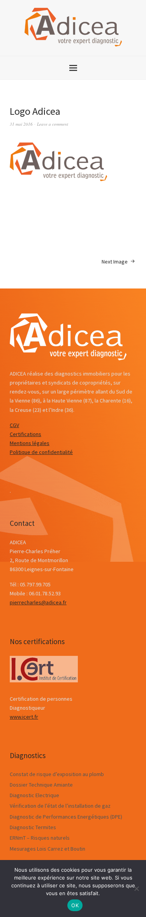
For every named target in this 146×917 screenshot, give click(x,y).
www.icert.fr (24, 716)
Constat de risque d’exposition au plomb (57, 774)
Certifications (25, 434)
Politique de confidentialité (41, 452)
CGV (14, 425)
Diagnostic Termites (33, 827)
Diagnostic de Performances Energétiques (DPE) (66, 816)
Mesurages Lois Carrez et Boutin (47, 848)
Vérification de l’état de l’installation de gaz (60, 805)
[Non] (136, 888)
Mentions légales (29, 443)
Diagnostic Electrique (34, 795)
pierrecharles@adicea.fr (38, 602)
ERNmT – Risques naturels (40, 837)
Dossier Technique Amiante (41, 784)
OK (75, 905)
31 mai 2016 (21, 124)
